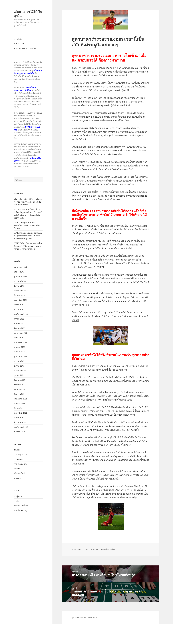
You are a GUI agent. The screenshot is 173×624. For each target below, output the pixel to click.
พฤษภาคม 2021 (20, 398)
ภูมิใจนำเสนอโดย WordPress (84, 617)
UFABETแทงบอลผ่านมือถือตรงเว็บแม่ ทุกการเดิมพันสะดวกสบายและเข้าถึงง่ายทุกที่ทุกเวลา (28, 236)
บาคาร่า (17, 468)
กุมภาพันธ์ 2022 (20, 356)
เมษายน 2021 (19, 403)
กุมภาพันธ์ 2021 (20, 413)
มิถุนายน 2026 (20, 272)
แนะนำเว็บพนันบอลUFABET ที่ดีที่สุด (25, 89)
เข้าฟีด (16, 501)
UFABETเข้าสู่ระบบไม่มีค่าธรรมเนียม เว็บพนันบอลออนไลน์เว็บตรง (27, 225)
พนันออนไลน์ (19, 473)
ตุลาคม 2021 (19, 375)
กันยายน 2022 (19, 323)
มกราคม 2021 (20, 417)
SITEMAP (18, 39)
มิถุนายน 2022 (20, 337)
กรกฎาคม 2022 (20, 333)
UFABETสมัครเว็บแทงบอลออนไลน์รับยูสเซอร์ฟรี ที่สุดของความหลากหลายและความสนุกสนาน (28, 246)
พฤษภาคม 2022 (20, 342)
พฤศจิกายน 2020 (21, 427)
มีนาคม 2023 (19, 295)
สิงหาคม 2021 (19, 384)
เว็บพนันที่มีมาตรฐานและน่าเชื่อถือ (28, 72)
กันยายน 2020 (19, 431)
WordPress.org (20, 510)
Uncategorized (20, 454)
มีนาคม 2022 (19, 351)
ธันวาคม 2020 (20, 422)
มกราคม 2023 (20, 304)
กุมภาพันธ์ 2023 (20, 300)
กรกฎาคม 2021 (20, 389)
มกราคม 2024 (20, 281)
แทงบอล (17, 478)
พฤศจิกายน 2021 (21, 370)
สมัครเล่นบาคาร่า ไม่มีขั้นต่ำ (25, 48)
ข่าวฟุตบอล (18, 459)
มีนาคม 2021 (19, 408)
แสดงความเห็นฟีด (21, 505)
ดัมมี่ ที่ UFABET (20, 43)
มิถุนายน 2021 (20, 394)
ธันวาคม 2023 (20, 286)
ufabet (17, 449)
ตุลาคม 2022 (19, 319)
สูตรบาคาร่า (129, 414)
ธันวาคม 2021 (20, 366)
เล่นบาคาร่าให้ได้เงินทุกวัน (28, 13)
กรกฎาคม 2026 (20, 267)
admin (95, 549)
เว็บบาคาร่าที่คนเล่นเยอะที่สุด (123, 497)
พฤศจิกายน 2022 (21, 314)
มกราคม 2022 (20, 361)
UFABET (100, 267)
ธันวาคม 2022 (20, 309)
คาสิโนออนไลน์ (20, 464)
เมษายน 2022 (19, 347)
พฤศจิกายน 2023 (21, 290)
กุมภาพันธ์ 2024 (20, 276)
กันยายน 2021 (19, 380)
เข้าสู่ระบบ (18, 496)
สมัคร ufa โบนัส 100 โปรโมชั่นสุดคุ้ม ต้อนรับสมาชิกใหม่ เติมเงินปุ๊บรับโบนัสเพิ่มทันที (28, 202)
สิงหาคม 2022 (19, 328)
